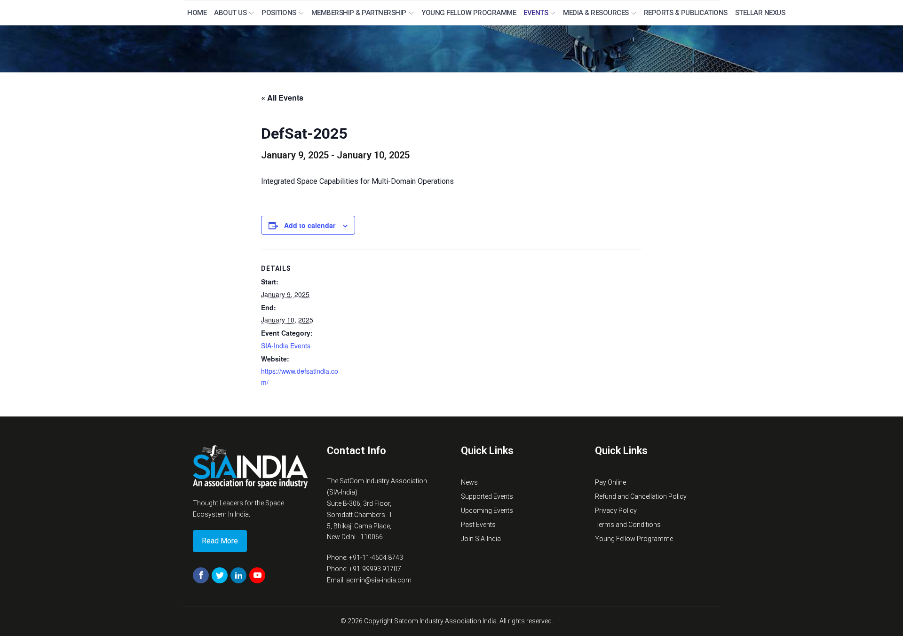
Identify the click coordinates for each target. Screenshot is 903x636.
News (469, 482)
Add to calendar (309, 225)
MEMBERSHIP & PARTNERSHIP (358, 12)
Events (535, 12)
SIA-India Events (285, 345)
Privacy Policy (616, 510)
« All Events (282, 97)
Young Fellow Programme (468, 12)
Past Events (478, 524)
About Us (230, 12)
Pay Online (610, 482)
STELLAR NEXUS (760, 12)
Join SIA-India (481, 538)
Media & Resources (596, 12)
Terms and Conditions (628, 524)
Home (196, 12)
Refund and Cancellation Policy (641, 496)
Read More (220, 540)
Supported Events (487, 496)
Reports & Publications (686, 12)
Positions (278, 12)
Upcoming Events (487, 510)
